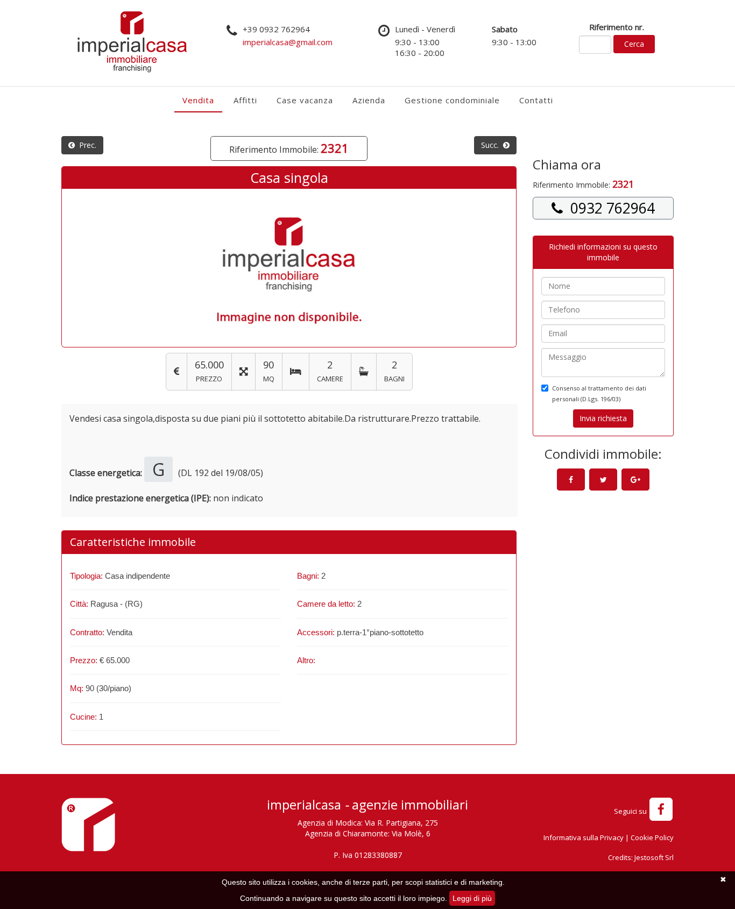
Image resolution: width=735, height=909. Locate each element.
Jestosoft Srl (654, 857)
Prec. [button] (85, 145)
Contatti (536, 100)
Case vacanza (305, 100)
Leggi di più (472, 898)
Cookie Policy (652, 837)
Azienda (368, 100)
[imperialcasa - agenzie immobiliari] (88, 828)
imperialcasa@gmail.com (288, 42)
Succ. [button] (492, 145)
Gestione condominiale (452, 100)
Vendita (198, 100)
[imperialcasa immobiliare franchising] (131, 42)
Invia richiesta (603, 418)
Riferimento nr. (616, 27)
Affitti (245, 100)
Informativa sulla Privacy (583, 837)
